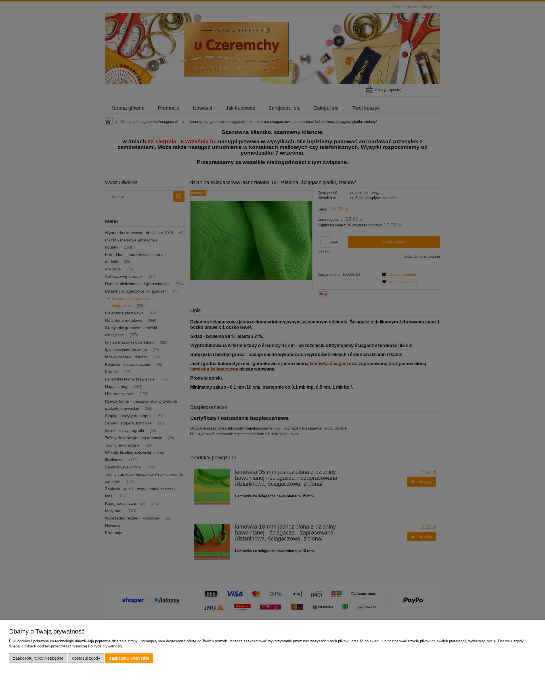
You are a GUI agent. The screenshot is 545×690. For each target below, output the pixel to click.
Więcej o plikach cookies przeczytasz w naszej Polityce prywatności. (66, 646)
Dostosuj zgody (86, 658)
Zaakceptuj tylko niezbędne (38, 658)
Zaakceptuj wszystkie (129, 658)
